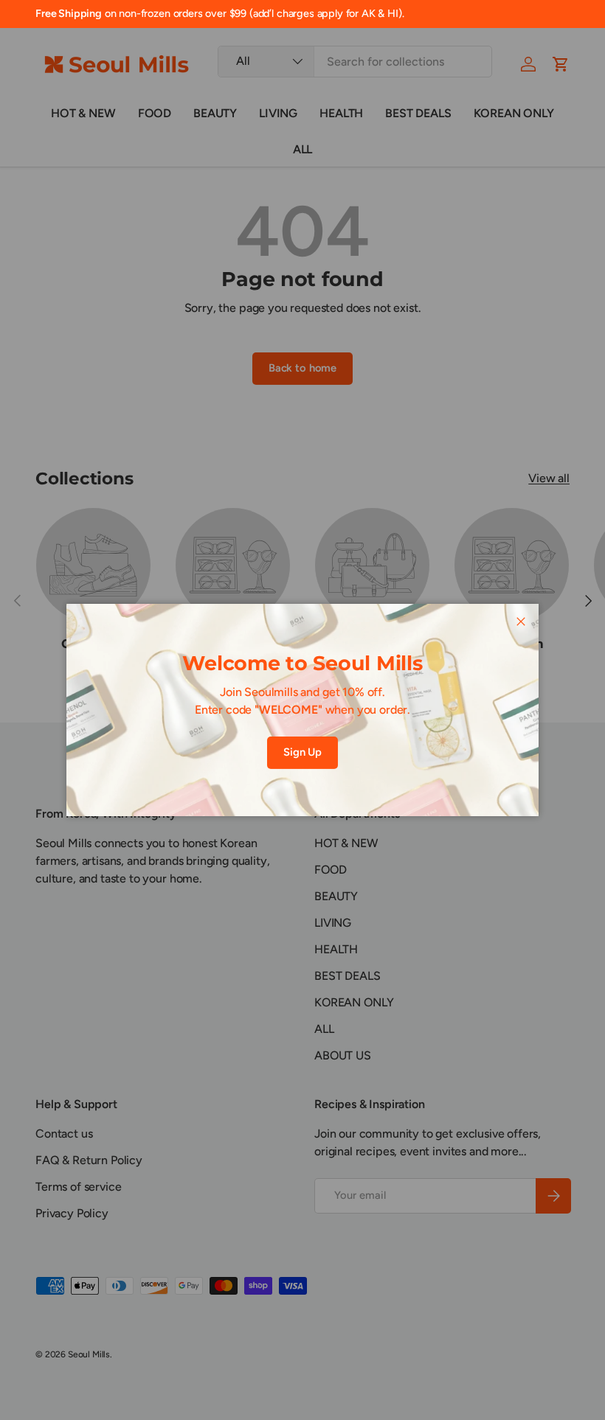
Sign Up (302, 752)
